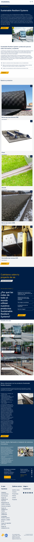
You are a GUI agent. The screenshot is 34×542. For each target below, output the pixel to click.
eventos (14, 497)
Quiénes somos (16, 490)
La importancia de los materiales (23, 306)
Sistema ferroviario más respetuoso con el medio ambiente (23, 298)
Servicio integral (21, 309)
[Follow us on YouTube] (28, 493)
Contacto (14, 491)
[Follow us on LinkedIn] (25, 493)
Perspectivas (15, 493)
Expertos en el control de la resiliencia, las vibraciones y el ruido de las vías (25, 293)
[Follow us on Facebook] (30, 493)
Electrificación (4, 495)
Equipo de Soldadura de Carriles (4, 509)
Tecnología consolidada (23, 302)
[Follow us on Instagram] (32, 493)
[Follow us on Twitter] (23, 493)
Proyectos (14, 499)
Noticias (14, 495)
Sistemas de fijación (6, 506)
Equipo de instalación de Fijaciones (4, 499)
